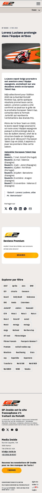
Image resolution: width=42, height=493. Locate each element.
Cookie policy (24, 485)
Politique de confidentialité (11, 485)
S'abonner (12, 470)
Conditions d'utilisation (14, 482)
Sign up (4, 482)
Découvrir (21, 255)
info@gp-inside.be (9, 452)
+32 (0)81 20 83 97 (9, 455)
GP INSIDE (5, 28)
